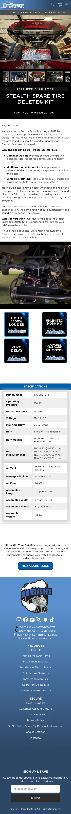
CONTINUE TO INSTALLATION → (35, 113)
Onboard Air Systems (35, 673)
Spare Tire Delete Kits (35, 684)
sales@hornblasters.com (37, 638)
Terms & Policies (35, 714)
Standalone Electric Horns (35, 667)
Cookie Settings (35, 731)
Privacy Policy (35, 720)
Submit (35, 798)
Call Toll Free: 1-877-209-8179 (37, 627)
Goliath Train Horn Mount (35, 690)
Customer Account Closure (35, 708)
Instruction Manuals (35, 678)
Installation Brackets (35, 661)
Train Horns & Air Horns (35, 655)
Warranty (35, 737)
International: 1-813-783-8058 (37, 631)
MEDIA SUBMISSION (35, 565)
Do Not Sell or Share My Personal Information (35, 726)
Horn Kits (35, 650)
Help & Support (35, 702)
